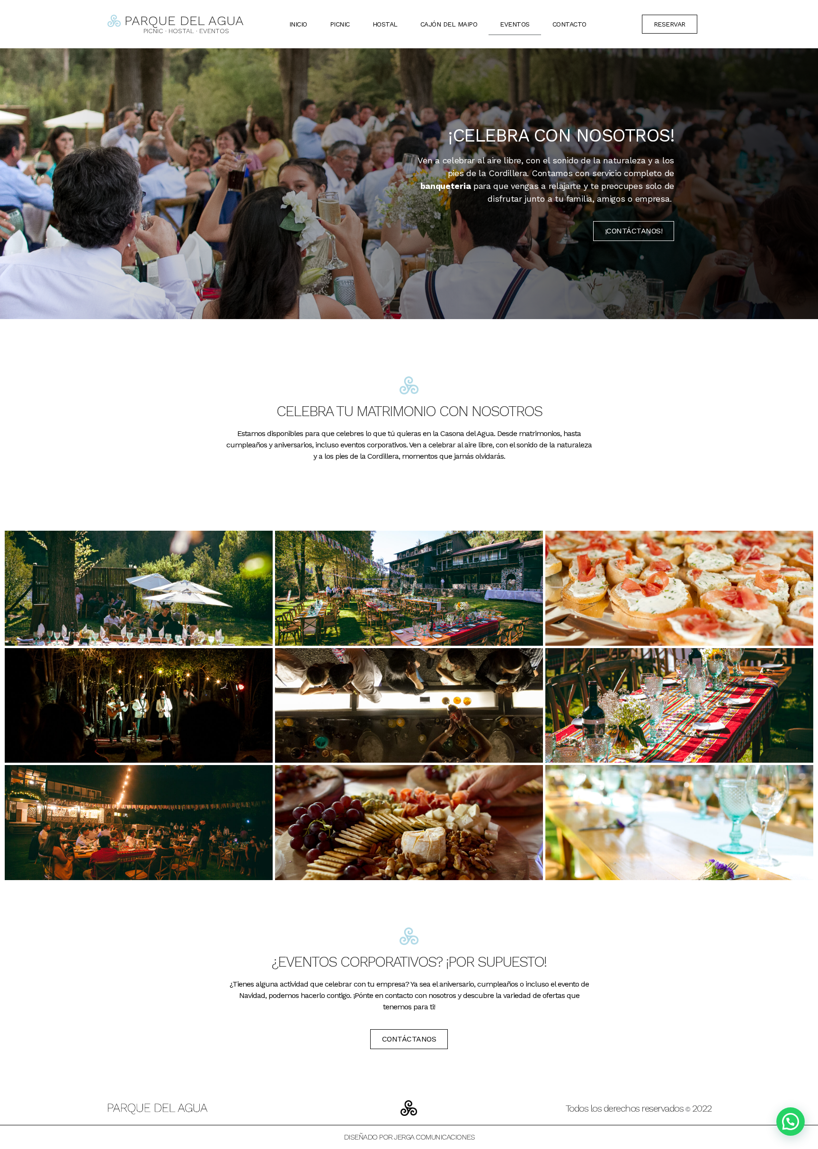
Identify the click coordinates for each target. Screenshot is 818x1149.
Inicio (298, 24)
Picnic (340, 24)
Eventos (515, 24)
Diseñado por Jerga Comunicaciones (409, 1136)
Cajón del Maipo (449, 24)
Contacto (569, 24)
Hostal (385, 24)
